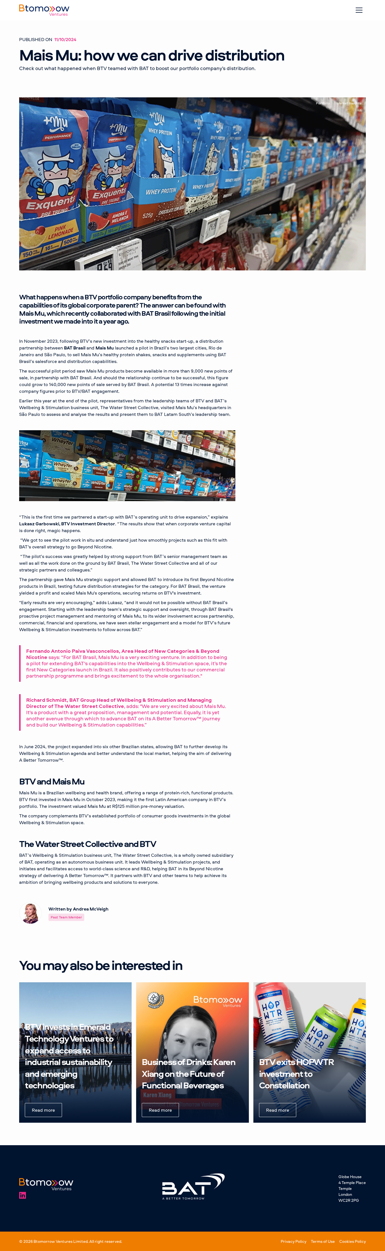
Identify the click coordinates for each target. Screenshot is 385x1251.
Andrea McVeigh (91, 909)
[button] (359, 10)
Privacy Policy (293, 1241)
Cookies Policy (352, 1241)
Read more (43, 1110)
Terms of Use (323, 1241)
